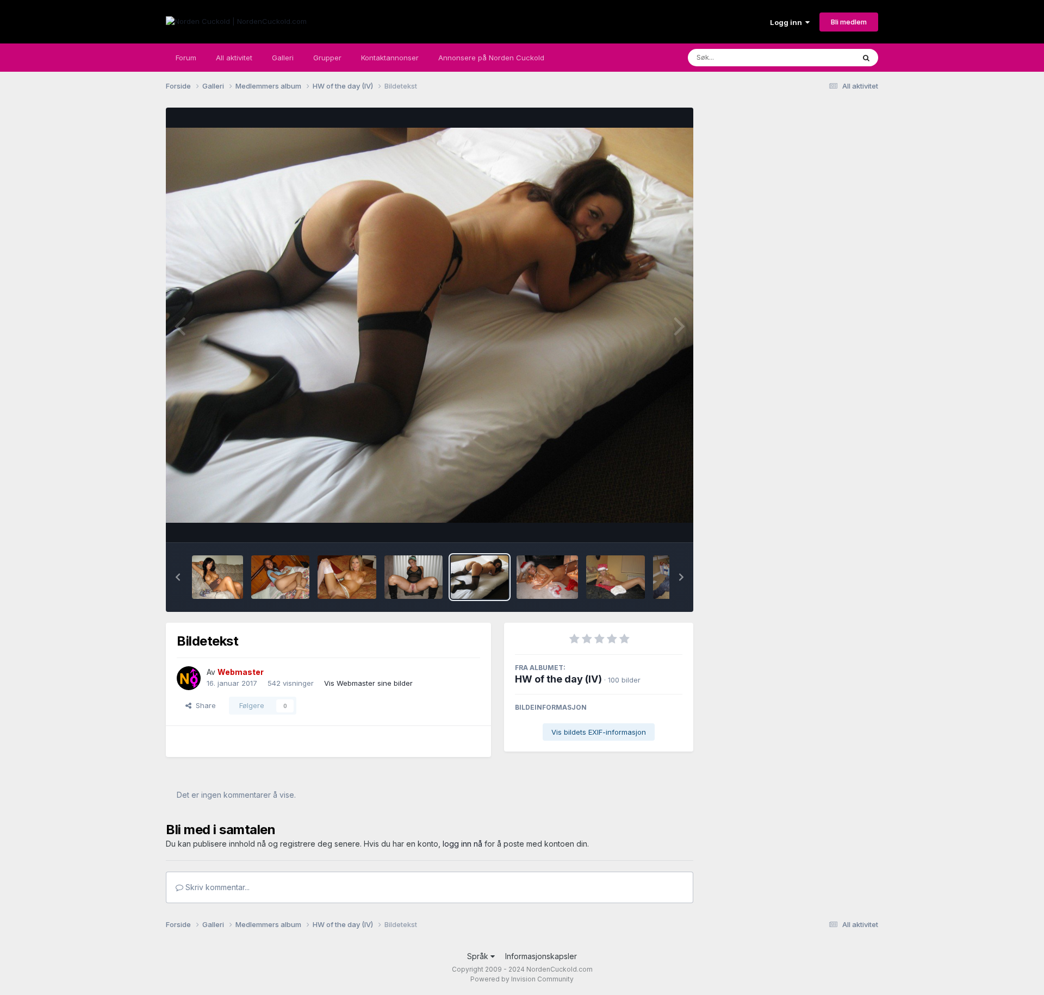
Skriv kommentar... (216, 887)
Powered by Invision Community (522, 979)
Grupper (327, 57)
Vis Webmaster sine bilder (368, 683)
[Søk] (866, 57)
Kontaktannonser (390, 57)
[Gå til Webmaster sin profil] (189, 678)
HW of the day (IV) (558, 679)
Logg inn (787, 22)
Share (203, 705)
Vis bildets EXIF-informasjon (598, 732)
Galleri (283, 57)
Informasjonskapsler (541, 956)
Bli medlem (849, 21)
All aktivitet (234, 57)
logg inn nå (462, 843)
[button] (178, 577)
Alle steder (822, 57)
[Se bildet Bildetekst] (217, 577)
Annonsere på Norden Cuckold (491, 57)
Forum (186, 57)
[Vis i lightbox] (429, 325)
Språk (478, 956)
